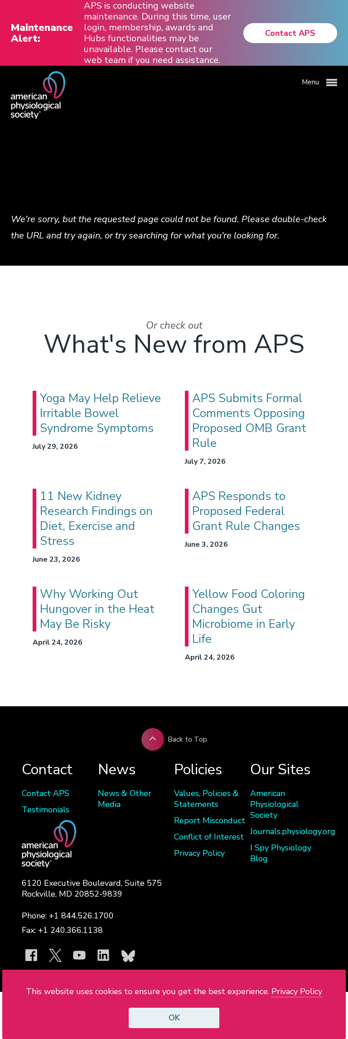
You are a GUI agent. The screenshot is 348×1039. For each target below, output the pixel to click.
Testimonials (45, 809)
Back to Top (187, 739)
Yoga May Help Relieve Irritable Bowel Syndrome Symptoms (100, 413)
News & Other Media (124, 799)
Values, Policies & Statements (206, 799)
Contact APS (290, 33)
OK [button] (174, 1017)
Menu (311, 82)
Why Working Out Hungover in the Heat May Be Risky (97, 609)
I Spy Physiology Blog (280, 853)
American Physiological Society (274, 804)
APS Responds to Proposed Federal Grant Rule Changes (246, 511)
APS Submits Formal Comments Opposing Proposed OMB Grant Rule (249, 421)
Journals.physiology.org (288, 831)
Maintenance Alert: (42, 33)
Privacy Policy (199, 853)
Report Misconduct (209, 820)
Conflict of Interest (209, 836)
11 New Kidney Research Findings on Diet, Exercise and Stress (96, 519)
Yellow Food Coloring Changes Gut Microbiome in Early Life (248, 616)
